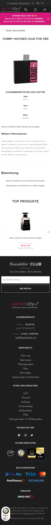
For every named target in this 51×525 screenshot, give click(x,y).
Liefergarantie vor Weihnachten (25, 419)
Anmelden (14, 3)
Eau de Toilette (19, 30)
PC (42, 518)
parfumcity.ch (28, 513)
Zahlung (25, 402)
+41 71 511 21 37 (25, 328)
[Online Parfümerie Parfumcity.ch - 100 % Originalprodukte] (11, 9)
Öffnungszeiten (25, 364)
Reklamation (25, 410)
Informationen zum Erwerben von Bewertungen (25, 186)
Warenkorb (35, 9)
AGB (25, 393)
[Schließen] (48, 19)
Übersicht (45, 9)
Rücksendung (26, 406)
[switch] (5, 518)
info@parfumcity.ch (25, 338)
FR (38, 3)
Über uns (25, 356)
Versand (25, 398)
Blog (25, 369)
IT (42, 3)
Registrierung (24, 3)
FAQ (25, 415)
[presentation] (48, 233)
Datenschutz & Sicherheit (25, 377)
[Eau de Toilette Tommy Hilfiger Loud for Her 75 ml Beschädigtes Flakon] (25, 68)
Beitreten (25, 288)
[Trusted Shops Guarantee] (22, 453)
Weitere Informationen (14, 133)
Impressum (25, 360)
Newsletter (25, 373)
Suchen (25, 9)
